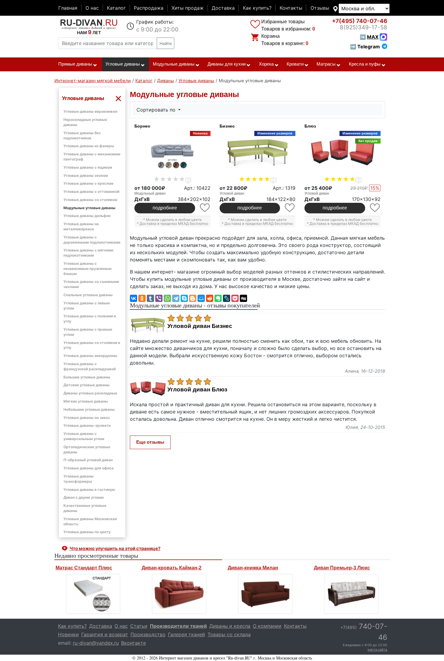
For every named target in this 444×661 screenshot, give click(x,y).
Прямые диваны (75, 64)
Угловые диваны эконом (85, 175)
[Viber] (158, 298)
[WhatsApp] (167, 298)
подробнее (165, 207)
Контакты (291, 8)
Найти (165, 43)
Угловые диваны (122, 64)
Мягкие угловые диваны (85, 401)
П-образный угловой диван (88, 460)
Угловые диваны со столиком (90, 199)
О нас (92, 8)
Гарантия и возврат (104, 634)
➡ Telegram (365, 47)
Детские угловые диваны (86, 385)
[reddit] (209, 298)
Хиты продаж (188, 8)
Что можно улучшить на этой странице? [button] (114, 548)
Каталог (116, 8)
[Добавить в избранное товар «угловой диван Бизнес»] (290, 207)
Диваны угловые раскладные (90, 393)
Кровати (295, 64)
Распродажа (148, 8)
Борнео (142, 126)
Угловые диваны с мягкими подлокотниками (88, 253)
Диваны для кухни (227, 64)
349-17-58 (363, 27)
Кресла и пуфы (365, 64)
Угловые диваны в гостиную (89, 489)
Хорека (266, 64)
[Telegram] (175, 298)
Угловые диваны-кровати (87, 425)
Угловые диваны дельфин (87, 215)
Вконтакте (133, 643)
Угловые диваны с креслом (88, 183)
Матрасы (326, 64)
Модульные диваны (174, 64)
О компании (267, 626)
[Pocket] (235, 298)
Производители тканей (178, 626)
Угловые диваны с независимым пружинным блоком (87, 268)
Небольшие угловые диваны (89, 409)
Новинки (68, 634)
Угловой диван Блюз (197, 390)
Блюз (310, 126)
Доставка (223, 8)
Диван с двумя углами (83, 497)
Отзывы (319, 8)
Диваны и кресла (229, 626)
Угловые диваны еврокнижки (90, 111)
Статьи (138, 626)
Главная (67, 8)
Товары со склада (229, 634)
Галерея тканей (186, 634)
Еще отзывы (150, 442)
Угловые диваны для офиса (88, 468)
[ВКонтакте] (133, 298)
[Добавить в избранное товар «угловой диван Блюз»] (375, 207)
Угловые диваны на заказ (86, 417)
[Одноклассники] (142, 298)
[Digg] (243, 298)
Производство (148, 634)
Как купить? (257, 8)
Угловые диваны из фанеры (88, 146)
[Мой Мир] (201, 298)
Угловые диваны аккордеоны (90, 355)
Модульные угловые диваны (89, 208)
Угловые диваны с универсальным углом (83, 436)
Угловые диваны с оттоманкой (91, 191)
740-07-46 (359, 21)
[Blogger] (192, 298)
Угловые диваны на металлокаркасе (81, 226)
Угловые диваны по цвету (87, 532)
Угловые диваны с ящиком (87, 167)
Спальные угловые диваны (88, 295)
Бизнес (227, 126)
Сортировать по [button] (157, 110)
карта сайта (377, 649)
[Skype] (184, 298)
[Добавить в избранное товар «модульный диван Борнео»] (205, 207)
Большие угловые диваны (86, 377)
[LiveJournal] (226, 298)
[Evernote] (218, 298)
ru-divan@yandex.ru (96, 643)
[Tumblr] (150, 298)
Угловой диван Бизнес (199, 326)
